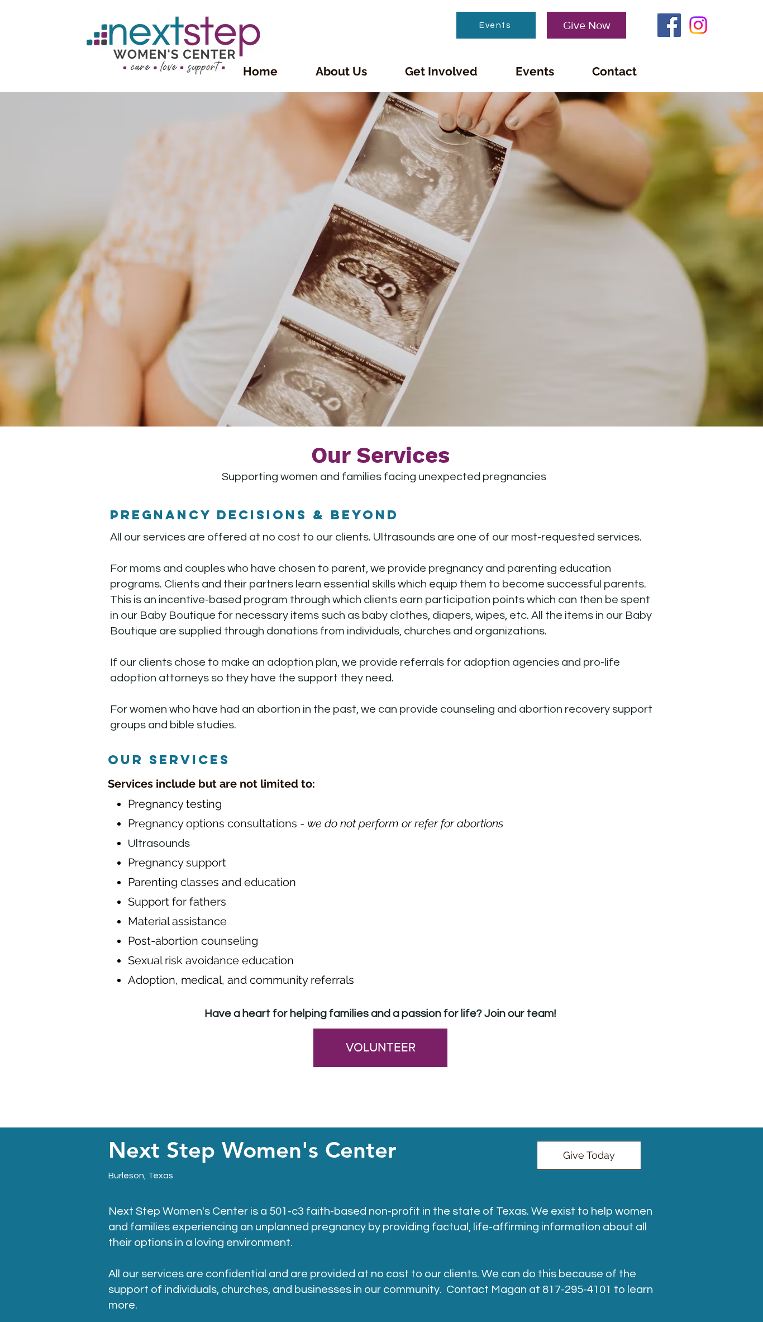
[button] (341, 71)
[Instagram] (698, 25)
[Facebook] (669, 25)
